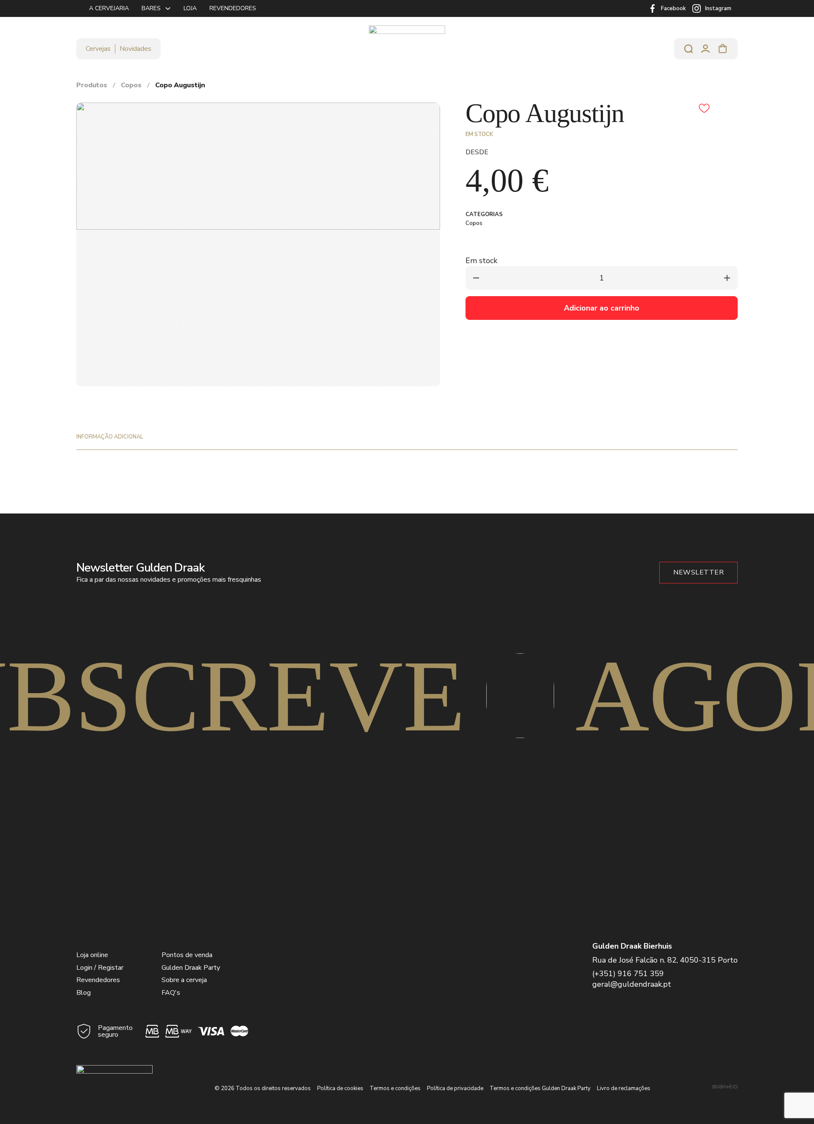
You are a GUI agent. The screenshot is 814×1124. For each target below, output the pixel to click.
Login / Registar (99, 967)
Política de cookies (340, 1088)
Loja (190, 8)
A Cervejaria (109, 8)
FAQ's (171, 992)
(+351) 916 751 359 (628, 974)
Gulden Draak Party (191, 967)
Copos (131, 85)
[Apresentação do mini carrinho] (722, 48)
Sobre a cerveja (184, 980)
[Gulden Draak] (407, 48)
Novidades (135, 48)
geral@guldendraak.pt (631, 984)
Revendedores (232, 8)
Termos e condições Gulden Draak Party (540, 1088)
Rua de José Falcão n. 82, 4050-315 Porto (665, 960)
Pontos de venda (187, 955)
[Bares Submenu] (168, 8)
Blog (83, 992)
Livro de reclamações (623, 1088)
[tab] (109, 437)
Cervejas (98, 48)
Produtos (91, 85)
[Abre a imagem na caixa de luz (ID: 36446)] (258, 165)
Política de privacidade (455, 1088)
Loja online (92, 955)
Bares (151, 8)
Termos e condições (395, 1088)
